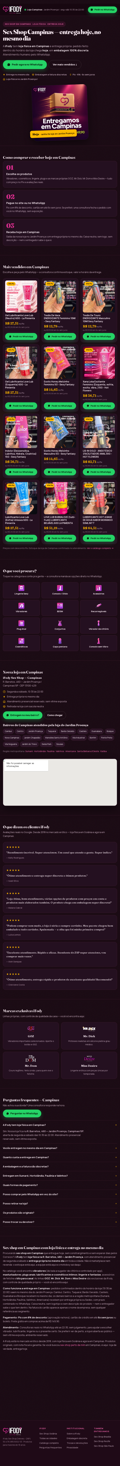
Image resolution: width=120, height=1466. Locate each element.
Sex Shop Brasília (102, 1436)
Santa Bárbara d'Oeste (88, 751)
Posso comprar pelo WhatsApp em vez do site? (60, 1194)
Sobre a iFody (73, 1433)
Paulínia (50, 751)
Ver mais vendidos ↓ (65, 64)
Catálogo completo (49, 1442)
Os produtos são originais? (60, 1213)
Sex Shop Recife (102, 1441)
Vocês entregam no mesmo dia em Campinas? (60, 1148)
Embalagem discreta (77, 1438)
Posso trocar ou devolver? (60, 1222)
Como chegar (55, 715)
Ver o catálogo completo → (100, 548)
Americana (70, 751)
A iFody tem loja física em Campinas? (60, 1125)
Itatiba (103, 751)
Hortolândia (40, 751)
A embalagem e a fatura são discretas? (60, 1166)
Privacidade (72, 1447)
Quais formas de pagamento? (60, 1185)
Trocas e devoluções (77, 1442)
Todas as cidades (48, 1438)
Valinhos (60, 751)
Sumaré (29, 751)
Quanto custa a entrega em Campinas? (60, 1157)
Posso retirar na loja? (60, 1203)
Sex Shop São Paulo (104, 1445)
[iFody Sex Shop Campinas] (12, 10)
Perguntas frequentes (50, 1447)
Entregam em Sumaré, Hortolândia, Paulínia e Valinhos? (60, 1176)
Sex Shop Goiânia (48, 1433)
